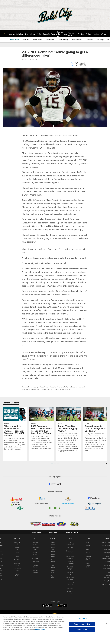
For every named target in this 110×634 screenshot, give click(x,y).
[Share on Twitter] (76, 65)
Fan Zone (70, 547)
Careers (108, 572)
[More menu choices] (76, 34)
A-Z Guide (35, 558)
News (87, 542)
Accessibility (35, 561)
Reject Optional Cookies (82, 624)
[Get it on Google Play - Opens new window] (62, 606)
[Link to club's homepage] (4, 33)
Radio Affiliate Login (88, 565)
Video (87, 549)
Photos (88, 545)
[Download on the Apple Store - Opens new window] (47, 606)
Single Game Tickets (53, 549)
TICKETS (52, 538)
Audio (88, 552)
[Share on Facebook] (72, 65)
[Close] (106, 623)
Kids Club (70, 588)
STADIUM (35, 538)
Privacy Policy (40, 629)
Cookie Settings (82, 618)
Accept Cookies (82, 629)
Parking (17, 553)
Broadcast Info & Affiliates (88, 558)
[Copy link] (85, 64)
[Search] (79, 33)
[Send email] (81, 65)
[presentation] (106, 463)
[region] (55, 624)
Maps (17, 556)
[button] (52, 463)
